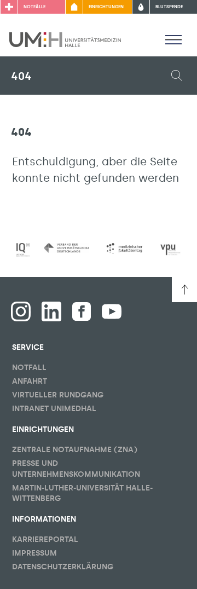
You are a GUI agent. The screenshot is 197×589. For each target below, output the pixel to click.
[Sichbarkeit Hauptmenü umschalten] (173, 39)
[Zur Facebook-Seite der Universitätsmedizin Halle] (81, 311)
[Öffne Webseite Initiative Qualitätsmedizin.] (23, 250)
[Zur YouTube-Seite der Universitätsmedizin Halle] (111, 311)
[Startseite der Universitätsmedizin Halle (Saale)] (65, 39)
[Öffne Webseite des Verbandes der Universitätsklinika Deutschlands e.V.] (66, 248)
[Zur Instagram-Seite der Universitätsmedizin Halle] (20, 311)
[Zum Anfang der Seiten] (184, 289)
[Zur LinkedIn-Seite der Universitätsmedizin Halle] (51, 311)
